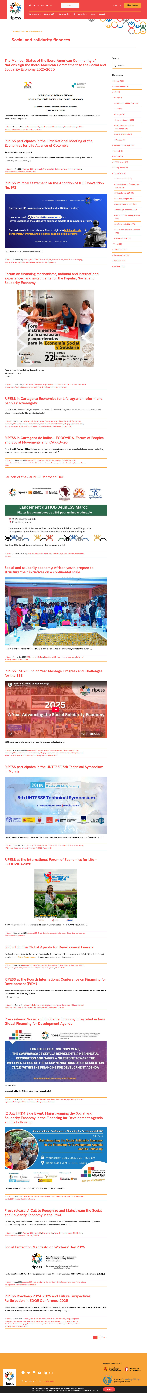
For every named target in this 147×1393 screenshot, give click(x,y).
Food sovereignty (55, 460)
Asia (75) (119, 109)
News (65, 169)
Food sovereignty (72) (124, 199)
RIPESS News (30, 262)
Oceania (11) (120, 140)
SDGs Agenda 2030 (19, 755)
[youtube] (42, 5)
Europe (19, 1321)
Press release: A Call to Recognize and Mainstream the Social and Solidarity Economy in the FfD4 (53, 1212)
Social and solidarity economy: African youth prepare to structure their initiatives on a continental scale (49, 570)
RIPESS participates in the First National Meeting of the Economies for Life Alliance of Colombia (48, 143)
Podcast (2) (118, 151)
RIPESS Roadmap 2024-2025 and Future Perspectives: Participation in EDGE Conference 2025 (48, 1298)
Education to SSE (65, 421)
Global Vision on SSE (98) (126, 204)
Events (36, 169)
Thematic (8, 556)
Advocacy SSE (28, 169)
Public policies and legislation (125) (127, 217)
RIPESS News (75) (120, 162)
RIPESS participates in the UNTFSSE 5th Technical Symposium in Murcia (54, 769)
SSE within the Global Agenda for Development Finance (49, 947)
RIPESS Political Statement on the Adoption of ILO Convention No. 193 (54, 185)
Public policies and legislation (15, 262)
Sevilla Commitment (26, 957)
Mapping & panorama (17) (126, 210)
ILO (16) (116, 92)
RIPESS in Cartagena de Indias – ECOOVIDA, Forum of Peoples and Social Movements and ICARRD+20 (54, 440)
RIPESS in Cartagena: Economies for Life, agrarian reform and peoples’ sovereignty (53, 401)
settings (95, 1390)
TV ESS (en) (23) (120, 250)
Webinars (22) (119, 266)
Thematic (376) (119, 173)
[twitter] (34, 5)
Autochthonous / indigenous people (35, 385)
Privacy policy (49, 1381)
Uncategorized (49, 968)
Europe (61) (120, 114)
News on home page (71, 127)
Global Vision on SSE (32, 127)
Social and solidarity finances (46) (127, 231)
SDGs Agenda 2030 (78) (125, 224)
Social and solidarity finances (31, 129)
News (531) (117, 98)
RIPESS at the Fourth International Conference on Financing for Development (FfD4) (55, 981)
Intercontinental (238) (124, 120)
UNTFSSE (39, 848)
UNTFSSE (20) (119, 261)
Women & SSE (31, 172)
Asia (52, 1319)
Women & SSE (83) (123, 239)
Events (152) (118, 81)
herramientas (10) (120, 87)
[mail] (51, 5)
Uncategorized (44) (121, 255)
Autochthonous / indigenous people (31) (127, 186)
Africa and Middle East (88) (126, 103)
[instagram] (38, 5)
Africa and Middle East (35, 554)
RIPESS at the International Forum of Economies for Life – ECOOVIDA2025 (51, 862)
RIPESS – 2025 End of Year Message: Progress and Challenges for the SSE (53, 673)
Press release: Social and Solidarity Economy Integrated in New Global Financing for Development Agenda (55, 1021)
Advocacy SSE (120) (123, 179)
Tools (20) (117, 244)
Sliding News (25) (120, 168)
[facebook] (30, 5)
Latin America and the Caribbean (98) (124, 127)
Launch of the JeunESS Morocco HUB (34, 477)
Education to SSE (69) (124, 193)
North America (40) (123, 134)
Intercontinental (57, 260)
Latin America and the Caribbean (51, 127)
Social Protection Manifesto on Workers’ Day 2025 (45, 1247)
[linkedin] (47, 5)
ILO (50, 260)
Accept (109, 1389)
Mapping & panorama (71, 424)
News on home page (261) (124, 145)
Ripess (9, 127)
